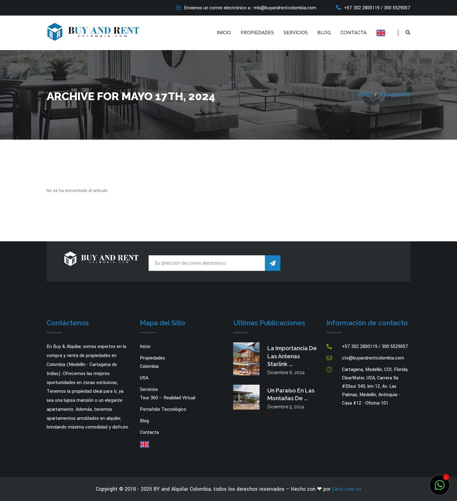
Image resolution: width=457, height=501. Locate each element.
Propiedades (257, 32)
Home (364, 94)
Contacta (353, 32)
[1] (440, 485)
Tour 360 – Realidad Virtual (167, 398)
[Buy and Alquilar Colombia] (93, 31)
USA (144, 378)
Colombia (149, 366)
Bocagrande (394, 94)
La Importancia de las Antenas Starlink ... (292, 356)
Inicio (224, 32)
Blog (324, 32)
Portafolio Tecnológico (163, 409)
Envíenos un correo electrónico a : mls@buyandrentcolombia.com (250, 8)
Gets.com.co (346, 489)
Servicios (296, 32)
